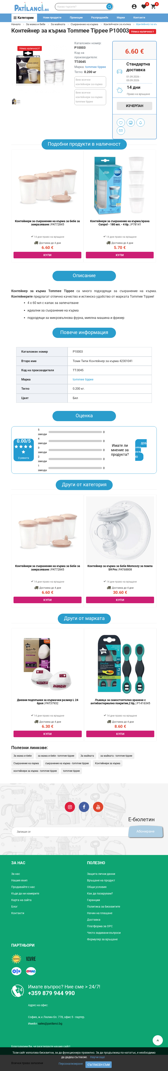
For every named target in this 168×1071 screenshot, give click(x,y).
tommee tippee (95, 67)
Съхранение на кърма (84, 24)
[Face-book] (84, 806)
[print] (131, 122)
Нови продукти (52, 17)
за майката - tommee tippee (116, 755)
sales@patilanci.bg (50, 1023)
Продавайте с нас (23, 887)
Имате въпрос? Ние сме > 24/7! (64, 986)
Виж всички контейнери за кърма (89, 82)
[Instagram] (70, 806)
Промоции (76, 17)
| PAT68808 (120, 567)
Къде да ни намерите (25, 893)
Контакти (139, 17)
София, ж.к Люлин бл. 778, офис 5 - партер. (56, 1017)
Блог (14, 906)
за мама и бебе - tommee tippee (56, 755)
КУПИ (47, 255)
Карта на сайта (21, 900)
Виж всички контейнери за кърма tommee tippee (89, 97)
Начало (15, 24)
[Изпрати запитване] (121, 131)
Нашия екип (19, 880)
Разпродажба (99, 17)
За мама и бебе (35, 24)
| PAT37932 (47, 701)
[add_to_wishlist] (121, 122)
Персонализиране (71, 1063)
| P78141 (120, 222)
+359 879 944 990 (149, 25)
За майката (58, 24)
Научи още (97, 1057)
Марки (121, 17)
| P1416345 (120, 701)
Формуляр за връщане (102, 939)
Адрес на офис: (38, 1005)
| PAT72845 (47, 222)
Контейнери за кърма (107, 763)
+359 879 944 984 (119, 25)
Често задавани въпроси (104, 932)
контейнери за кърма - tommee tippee (35, 771)
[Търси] (109, 6)
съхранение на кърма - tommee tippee (67, 763)
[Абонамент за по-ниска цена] (140, 122)
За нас (15, 873)
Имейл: (45, 1023)
